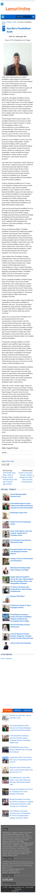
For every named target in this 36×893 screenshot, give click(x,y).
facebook (21, 2)
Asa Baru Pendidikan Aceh (19, 30)
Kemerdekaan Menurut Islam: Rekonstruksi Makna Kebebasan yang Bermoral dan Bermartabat (20, 728)
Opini (12, 461)
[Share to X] (6, 464)
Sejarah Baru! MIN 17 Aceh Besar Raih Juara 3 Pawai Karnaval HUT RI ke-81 (21, 759)
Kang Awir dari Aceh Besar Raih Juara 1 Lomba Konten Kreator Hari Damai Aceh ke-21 (21, 770)
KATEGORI (27, 710)
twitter (18, 2)
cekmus (21, 891)
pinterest (34, 2)
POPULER (7, 710)
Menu (2, 4)
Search (33, 16)
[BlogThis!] (4, 464)
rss (26, 2)
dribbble (31, 2)
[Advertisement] (17, 675)
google (23, 2)
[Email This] (3, 464)
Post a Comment (6, 658)
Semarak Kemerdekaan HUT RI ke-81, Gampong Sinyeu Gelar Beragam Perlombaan (21, 791)
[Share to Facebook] (8, 464)
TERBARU (17, 710)
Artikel (8, 461)
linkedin (28, 2)
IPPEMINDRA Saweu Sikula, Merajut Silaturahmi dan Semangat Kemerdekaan (21, 749)
